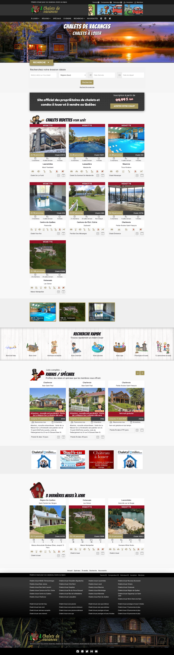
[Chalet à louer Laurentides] (48, 138)
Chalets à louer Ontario (125, 584)
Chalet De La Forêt (37, 175)
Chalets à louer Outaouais (126, 587)
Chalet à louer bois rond (37, 607)
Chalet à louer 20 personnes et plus (129, 610)
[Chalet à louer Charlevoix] (126, 196)
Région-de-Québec (47, 500)
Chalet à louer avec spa (66, 613)
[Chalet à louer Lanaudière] (87, 138)
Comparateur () (113, 575)
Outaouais (48, 280)
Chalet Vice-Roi (36, 234)
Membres (139, 2)
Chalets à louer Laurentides (97, 581)
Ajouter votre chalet (124, 106)
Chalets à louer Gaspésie (67, 587)
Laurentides (48, 164)
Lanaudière (87, 164)
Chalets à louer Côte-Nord (67, 584)
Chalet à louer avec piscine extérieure (71, 610)
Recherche (78, 18)
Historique (117, 2)
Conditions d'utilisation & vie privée (84, 644)
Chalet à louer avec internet (38, 613)
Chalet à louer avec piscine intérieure (70, 607)
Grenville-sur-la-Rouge (126, 503)
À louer (34, 18)
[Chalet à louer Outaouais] (48, 254)
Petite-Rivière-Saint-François (126, 225)
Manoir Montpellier (37, 292)
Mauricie (126, 164)
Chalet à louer (36, 555)
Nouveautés (92, 18)
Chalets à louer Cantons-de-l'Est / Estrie (42, 590)
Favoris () (103, 575)
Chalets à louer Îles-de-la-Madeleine (70, 593)
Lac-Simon (48, 284)
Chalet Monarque (115, 175)
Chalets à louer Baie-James (38, 584)
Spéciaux (57, 18)
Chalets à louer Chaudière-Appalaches (71, 581)
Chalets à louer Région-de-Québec (129, 590)
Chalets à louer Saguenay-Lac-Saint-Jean (129, 594)
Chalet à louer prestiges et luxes (99, 610)
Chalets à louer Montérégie (97, 590)
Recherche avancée (87, 87)
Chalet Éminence (115, 234)
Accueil (69, 571)
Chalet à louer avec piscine (67, 604)
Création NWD (113, 644)
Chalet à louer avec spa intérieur (99, 604)
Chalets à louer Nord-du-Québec (99, 597)
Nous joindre (102, 644)
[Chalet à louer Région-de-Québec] (48, 519)
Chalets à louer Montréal (96, 593)
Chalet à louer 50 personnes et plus (129, 613)
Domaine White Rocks (126, 545)
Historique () (124, 575)
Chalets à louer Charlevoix (38, 597)
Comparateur (106, 2)
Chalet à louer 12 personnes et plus (129, 607)
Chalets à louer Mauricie (96, 587)
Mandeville (87, 167)
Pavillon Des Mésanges (78, 234)
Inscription (129, 2)
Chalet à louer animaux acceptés (40, 610)
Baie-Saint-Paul (47, 386)
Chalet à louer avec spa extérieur (99, 607)
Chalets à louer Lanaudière (67, 597)
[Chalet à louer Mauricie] (126, 138)
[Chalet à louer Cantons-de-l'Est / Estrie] (87, 196)
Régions (45, 18)
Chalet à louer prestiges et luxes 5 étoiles (131, 604)
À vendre (67, 18)
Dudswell (87, 225)
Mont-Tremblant (47, 167)
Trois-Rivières (126, 167)
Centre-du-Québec (47, 222)
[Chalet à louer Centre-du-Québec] (48, 196)
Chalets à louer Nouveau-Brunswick (129, 581)
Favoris (96, 2)
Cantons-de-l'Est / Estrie (87, 222)
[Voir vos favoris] (101, 18)
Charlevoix (126, 222)
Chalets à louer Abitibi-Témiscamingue (42, 581)
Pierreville (47, 225)
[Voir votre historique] (110, 18)
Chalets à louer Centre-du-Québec (40, 593)
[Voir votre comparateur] (105, 18)
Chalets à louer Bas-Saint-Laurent (40, 587)
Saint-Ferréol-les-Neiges (48, 503)
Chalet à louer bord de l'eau (38, 604)
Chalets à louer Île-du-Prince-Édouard (71, 590)
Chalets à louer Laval (95, 584)
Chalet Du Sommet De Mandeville (82, 175)
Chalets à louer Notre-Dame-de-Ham (129, 599)
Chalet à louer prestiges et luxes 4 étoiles (101, 613)
